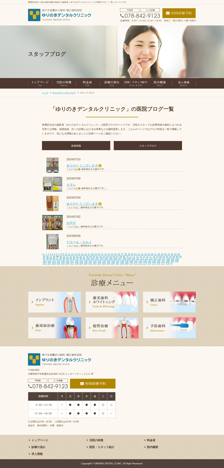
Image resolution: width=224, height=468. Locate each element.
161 (90, 263)
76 (147, 256)
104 (106, 259)
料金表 (151, 440)
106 (115, 259)
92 (60, 259)
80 (160, 256)
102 (97, 259)
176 (158, 263)
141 (136, 261)
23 (109, 254)
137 (117, 261)
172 (140, 263)
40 (165, 254)
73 (137, 256)
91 (57, 259)
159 (81, 263)
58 (87, 256)
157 (72, 263)
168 (122, 263)
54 (74, 256)
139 (126, 261)
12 (72, 254)
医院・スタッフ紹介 (101, 447)
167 (117, 263)
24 (112, 254)
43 (175, 254)
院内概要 (152, 447)
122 (49, 261)
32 (139, 254)
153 (54, 263)
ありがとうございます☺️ (84, 165)
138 (122, 261)
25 (115, 254)
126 (67, 261)
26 (119, 254)
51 (64, 256)
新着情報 (76, 145)
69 (124, 256)
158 (76, 263)
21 (102, 254)
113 (146, 259)
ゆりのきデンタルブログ (64, 93)
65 (110, 256)
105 (111, 259)
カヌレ (71, 184)
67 (117, 256)
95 (70, 259)
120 (177, 259)
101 (92, 259)
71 (130, 256)
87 (44, 259)
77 (150, 256)
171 (136, 263)
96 (74, 259)
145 (154, 261)
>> (171, 263)
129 (81, 261)
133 (99, 261)
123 (54, 261)
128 (76, 261)
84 (174, 256)
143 (145, 261)
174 (149, 263)
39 (162, 254)
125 (63, 261)
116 (159, 259)
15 (82, 254)
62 (100, 256)
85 (177, 256)
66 (114, 256)
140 (131, 261)
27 (122, 254)
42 (172, 254)
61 (97, 256)
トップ (45, 93)
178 (167, 263)
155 (63, 263)
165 (108, 263)
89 (51, 259)
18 (92, 254)
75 (144, 256)
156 (67, 263)
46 (47, 256)
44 (178, 254)
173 (145, 263)
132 (95, 261)
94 (67, 259)
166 (113, 263)
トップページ (39, 440)
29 (129, 254)
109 (129, 259)
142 (140, 261)
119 (172, 259)
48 (54, 256)
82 (167, 256)
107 (120, 259)
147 (163, 261)
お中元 (71, 223)
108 (124, 259)
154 (58, 263)
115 (155, 259)
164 (104, 263)
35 (149, 254)
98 (80, 259)
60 (94, 256)
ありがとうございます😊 (84, 204)
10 (66, 254)
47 (51, 256)
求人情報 (37, 453)
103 (101, 259)
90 (54, 259)
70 (127, 256)
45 (44, 256)
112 (142, 259)
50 (60, 256)
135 (108, 261)
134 (104, 261)
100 (88, 259)
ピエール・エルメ (79, 242)
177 (163, 263)
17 (89, 254)
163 (99, 263)
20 (99, 254)
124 (58, 261)
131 (90, 261)
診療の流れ (38, 447)
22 (105, 254)
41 (168, 254)
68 (120, 256)
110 (133, 259)
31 (135, 254)
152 (49, 263)
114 (150, 259)
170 (131, 263)
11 (69, 254)
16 (85, 254)
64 (107, 256)
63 (104, 256)
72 (134, 256)
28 (125, 254)
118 (168, 259)
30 (132, 254)
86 (180, 256)
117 (164, 259)
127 (72, 261)
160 (86, 263)
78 (154, 256)
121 (45, 261)
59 (90, 256)
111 (137, 259)
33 (142, 254)
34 (145, 254)
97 (77, 259)
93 (64, 259)
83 (170, 256)
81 (164, 256)
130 (86, 261)
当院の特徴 (96, 440)
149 (172, 261)
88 (47, 259)
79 (157, 256)
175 (154, 263)
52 (67, 256)
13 (75, 254)
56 (80, 256)
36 (152, 254)
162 (95, 263)
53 (70, 256)
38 (159, 254)
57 (84, 256)
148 (167, 261)
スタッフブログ (147, 145)
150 (176, 261)
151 (45, 263)
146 (158, 261)
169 (126, 263)
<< (43, 254)
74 (140, 256)
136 (113, 261)
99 (84, 259)
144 (149, 261)
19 (95, 254)
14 (79, 254)
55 (77, 256)
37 (155, 254)
